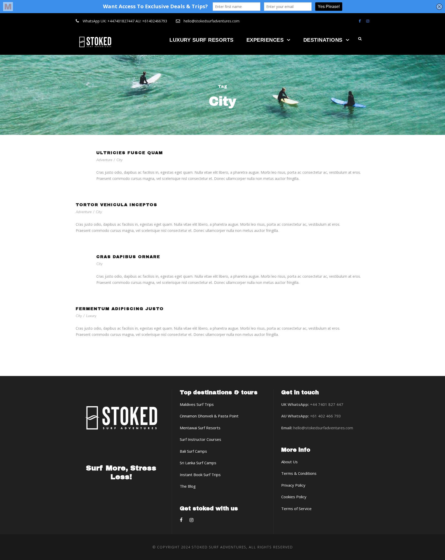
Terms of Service (296, 508)
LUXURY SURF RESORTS (201, 40)
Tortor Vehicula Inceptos (116, 205)
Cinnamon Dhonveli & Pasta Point (209, 415)
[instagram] (367, 21)
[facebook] (360, 21)
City (119, 160)
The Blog (188, 486)
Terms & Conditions (298, 473)
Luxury (91, 316)
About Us (289, 461)
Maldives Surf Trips (197, 404)
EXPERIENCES (265, 40)
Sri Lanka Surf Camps (198, 462)
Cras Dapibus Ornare (128, 257)
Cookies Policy (293, 496)
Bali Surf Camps (193, 451)
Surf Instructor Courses (200, 439)
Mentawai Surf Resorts (200, 427)
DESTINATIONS (323, 40)
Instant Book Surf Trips (200, 474)
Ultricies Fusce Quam (129, 153)
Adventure (104, 160)
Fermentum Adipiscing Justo (120, 309)
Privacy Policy (293, 485)
